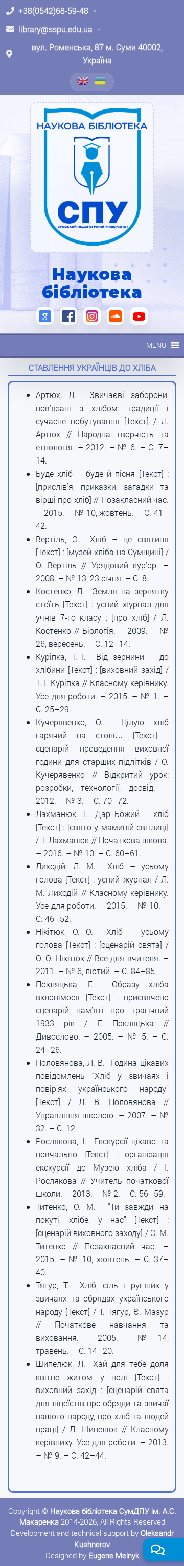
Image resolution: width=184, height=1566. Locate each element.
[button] (156, 345)
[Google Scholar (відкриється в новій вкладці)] (45, 316)
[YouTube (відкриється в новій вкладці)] (139, 316)
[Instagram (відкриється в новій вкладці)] (92, 316)
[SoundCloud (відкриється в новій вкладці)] (115, 316)
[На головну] (92, 177)
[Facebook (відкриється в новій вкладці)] (68, 316)
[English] (83, 81)
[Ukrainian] (101, 81)
